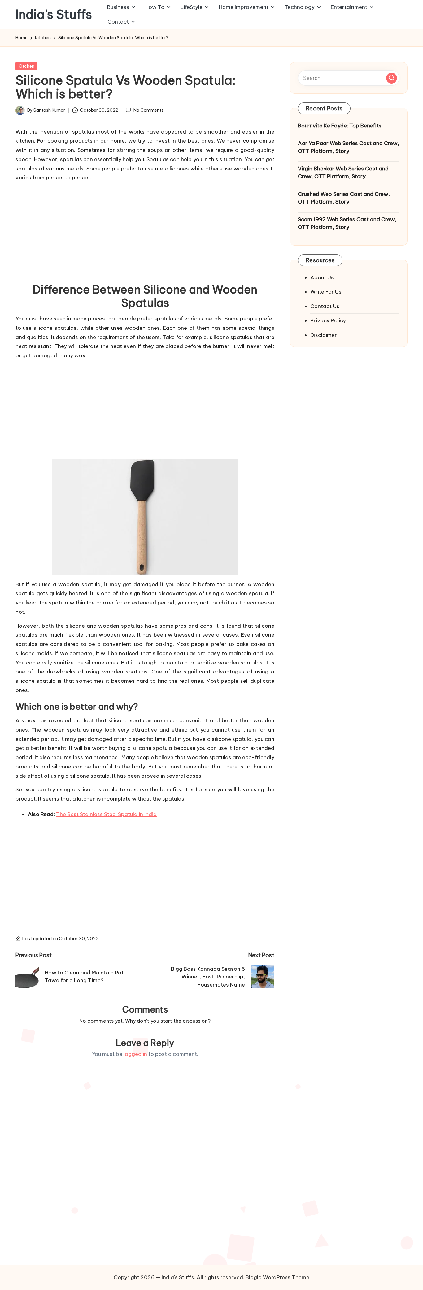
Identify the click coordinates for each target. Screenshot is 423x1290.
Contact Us (324, 306)
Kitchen (26, 66)
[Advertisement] (145, 230)
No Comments (148, 110)
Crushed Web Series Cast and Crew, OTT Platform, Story (344, 197)
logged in (135, 1054)
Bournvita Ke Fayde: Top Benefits (340, 125)
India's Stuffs (53, 14)
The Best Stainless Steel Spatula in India (106, 814)
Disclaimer (323, 334)
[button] (391, 77)
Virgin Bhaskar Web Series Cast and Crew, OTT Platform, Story (343, 172)
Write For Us (326, 291)
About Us (322, 277)
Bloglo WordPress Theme (277, 1277)
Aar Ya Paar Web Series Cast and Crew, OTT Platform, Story (348, 147)
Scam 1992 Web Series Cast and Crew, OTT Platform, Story (347, 223)
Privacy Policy (328, 320)
